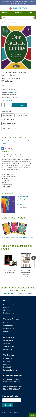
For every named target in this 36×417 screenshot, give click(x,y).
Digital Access (8, 313)
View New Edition (7, 100)
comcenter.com (18, 7)
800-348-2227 (14, 389)
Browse (4, 13)
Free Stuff (7, 367)
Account (18, 13)
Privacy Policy (8, 364)
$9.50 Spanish (22, 115)
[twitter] (6, 148)
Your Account (8, 340)
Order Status (8, 325)
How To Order (8, 304)
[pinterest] (9, 148)
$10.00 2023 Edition (9, 129)
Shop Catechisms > (25, 293)
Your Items (7, 343)
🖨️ (12, 149)
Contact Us (7, 358)
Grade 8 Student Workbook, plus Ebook (22, 199)
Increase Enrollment (10, 370)
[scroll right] (33, 258)
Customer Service (11, 318)
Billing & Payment (9, 349)
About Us (6, 361)
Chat (32, 415)
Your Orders (7, 322)
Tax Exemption (8, 346)
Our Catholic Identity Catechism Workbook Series (16, 23)
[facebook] (2, 148)
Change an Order (10, 328)
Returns (6, 331)
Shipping (6, 310)
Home (3, 21)
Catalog (6, 307)
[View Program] (18, 229)
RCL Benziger (12, 92)
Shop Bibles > (9, 293)
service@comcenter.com (12, 386)
